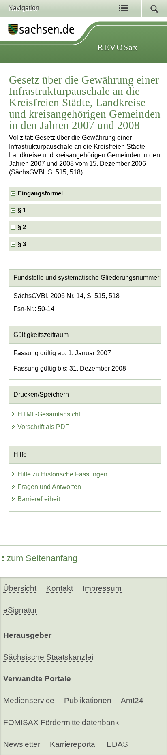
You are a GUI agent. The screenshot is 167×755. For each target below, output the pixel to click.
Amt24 (132, 700)
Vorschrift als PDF (43, 426)
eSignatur (20, 610)
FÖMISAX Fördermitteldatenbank (61, 722)
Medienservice (28, 700)
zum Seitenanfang (41, 558)
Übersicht (19, 588)
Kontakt (59, 588)
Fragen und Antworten (49, 486)
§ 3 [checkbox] (23, 244)
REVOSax (117, 47)
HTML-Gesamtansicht (48, 414)
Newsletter (21, 744)
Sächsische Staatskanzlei (48, 657)
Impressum (102, 588)
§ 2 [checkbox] (23, 227)
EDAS (117, 744)
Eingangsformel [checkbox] (40, 193)
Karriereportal (73, 744)
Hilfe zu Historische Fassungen (62, 474)
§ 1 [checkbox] (23, 210)
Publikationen (87, 700)
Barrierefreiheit (38, 498)
